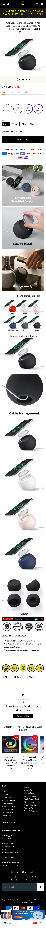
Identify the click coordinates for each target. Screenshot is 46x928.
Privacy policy (7, 803)
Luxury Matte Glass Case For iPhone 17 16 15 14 (25, 913)
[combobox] (38, 923)
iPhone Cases (29, 793)
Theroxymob (21, 900)
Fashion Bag (29, 808)
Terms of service (8, 800)
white (15, 124)
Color (4, 120)
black (6, 124)
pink (24, 124)
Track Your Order (9, 806)
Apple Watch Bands (31, 799)
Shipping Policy (8, 809)
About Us (5, 794)
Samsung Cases (30, 796)
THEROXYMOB (28, 903)
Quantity (5, 132)
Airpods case (29, 802)
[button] (9, 923)
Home (26, 787)
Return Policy (7, 815)
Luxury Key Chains (31, 805)
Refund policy (7, 812)
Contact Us (6, 797)
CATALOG (28, 790)
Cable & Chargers (31, 811)
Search (4, 791)
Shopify (41, 900)
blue (32, 124)
